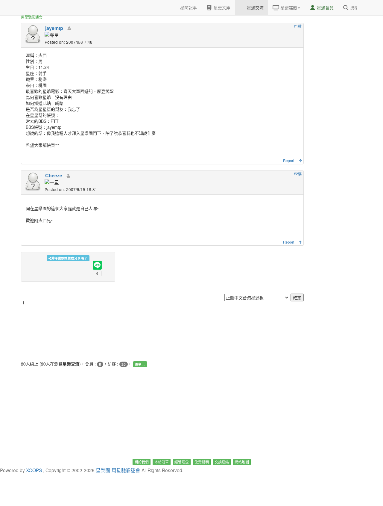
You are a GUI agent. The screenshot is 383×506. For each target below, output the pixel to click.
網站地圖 (242, 461)
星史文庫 (221, 7)
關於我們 (141, 461)
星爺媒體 (288, 7)
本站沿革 (161, 461)
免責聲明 (201, 461)
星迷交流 (255, 7)
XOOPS (34, 470)
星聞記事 (188, 7)
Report (288, 160)
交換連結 (222, 461)
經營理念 (181, 461)
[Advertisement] (338, 90)
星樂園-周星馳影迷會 (118, 470)
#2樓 (298, 173)
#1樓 (298, 26)
